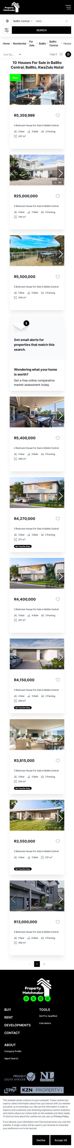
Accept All (61, 1140)
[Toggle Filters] (6, 30)
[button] (31, 21)
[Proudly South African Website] (20, 1077)
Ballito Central (53, 43)
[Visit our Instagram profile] (40, 998)
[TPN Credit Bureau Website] (10, 1090)
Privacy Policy (61, 1116)
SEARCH (41, 30)
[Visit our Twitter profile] (33, 998)
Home (6, 43)
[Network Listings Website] (47, 1077)
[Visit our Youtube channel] (48, 998)
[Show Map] (68, 54)
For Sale (31, 43)
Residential (19, 43)
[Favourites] (58, 115)
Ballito (42, 43)
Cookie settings (18, 1140)
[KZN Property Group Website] (42, 1090)
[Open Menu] (68, 7)
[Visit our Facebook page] (26, 998)
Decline (41, 1140)
